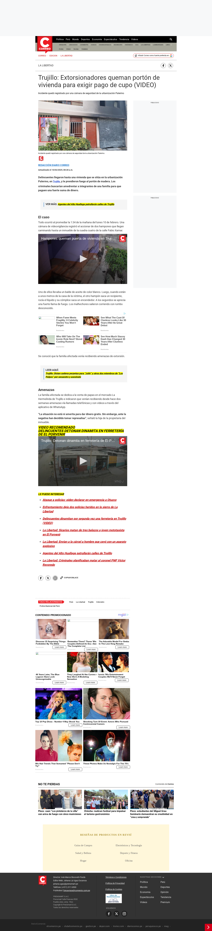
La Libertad (46, 65)
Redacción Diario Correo (53, 165)
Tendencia (124, 39)
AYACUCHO (73, 45)
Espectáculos (110, 39)
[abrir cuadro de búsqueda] (171, 39)
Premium (165, 902)
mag (166, 926)
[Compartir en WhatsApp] (55, 578)
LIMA (168, 45)
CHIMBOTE (84, 45)
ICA (137, 45)
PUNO (68, 49)
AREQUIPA (62, 45)
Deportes (85, 39)
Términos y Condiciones (115, 877)
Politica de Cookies (113, 889)
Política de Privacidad (115, 883)
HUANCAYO (118, 45)
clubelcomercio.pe (73, 926)
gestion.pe (91, 926)
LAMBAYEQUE (158, 45)
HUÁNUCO (129, 45)
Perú (68, 39)
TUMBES (85, 49)
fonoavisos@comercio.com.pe (76, 890)
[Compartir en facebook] (163, 65)
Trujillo (91, 602)
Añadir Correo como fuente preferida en (153, 56)
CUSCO (93, 45)
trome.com (118, 926)
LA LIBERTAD (145, 45)
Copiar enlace (71, 578)
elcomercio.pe (54, 926)
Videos (134, 39)
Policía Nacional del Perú (50, 606)
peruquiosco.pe (153, 926)
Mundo (75, 39)
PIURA (61, 49)
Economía (97, 39)
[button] (82, 258)
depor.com (104, 926)
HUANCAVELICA (105, 45)
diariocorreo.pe (134, 926)
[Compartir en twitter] (170, 65)
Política (60, 39)
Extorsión (100, 602)
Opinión (165, 892)
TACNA (76, 49)
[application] (82, 259)
